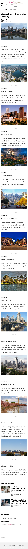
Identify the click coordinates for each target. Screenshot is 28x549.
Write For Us (12, 545)
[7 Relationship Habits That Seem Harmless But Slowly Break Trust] (5, 502)
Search (25, 538)
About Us (14, 547)
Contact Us (21, 547)
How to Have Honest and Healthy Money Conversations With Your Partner (18, 489)
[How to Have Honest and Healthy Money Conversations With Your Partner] (5, 489)
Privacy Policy (7, 547)
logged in (9, 524)
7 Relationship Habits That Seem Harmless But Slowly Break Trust (19, 501)
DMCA (5, 545)
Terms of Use (20, 545)
